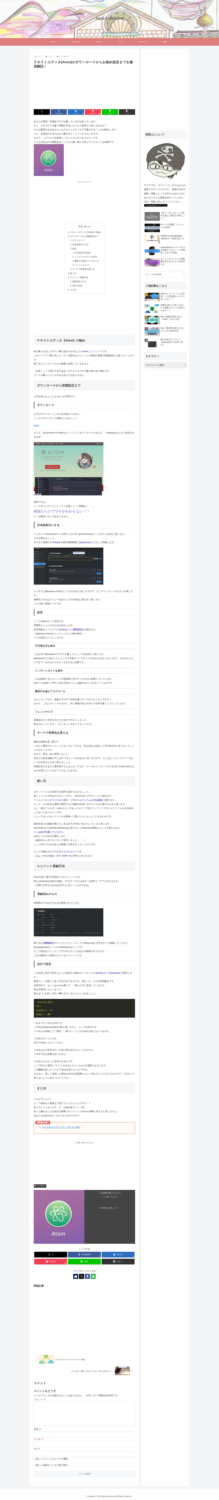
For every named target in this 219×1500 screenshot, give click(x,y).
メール (38, 1439)
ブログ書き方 (41, 1186)
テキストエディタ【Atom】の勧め (85, 232)
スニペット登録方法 (79, 277)
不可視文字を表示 (83, 253)
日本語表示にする (80, 244)
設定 (74, 248)
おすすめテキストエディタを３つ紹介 (61, 1127)
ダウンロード (78, 240)
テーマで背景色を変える (83, 269)
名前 (37, 1429)
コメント (40, 1399)
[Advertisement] (84, 88)
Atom (36, 425)
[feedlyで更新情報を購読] (93, 1276)
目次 (80, 226)
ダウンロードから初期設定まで (84, 236)
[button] (127, 112)
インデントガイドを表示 (86, 257)
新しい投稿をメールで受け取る (52, 1465)
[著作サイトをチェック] (75, 1276)
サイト (37, 1449)
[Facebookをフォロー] (87, 1276)
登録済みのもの (79, 281)
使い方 (73, 273)
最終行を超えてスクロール (87, 261)
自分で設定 (77, 285)
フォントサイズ (82, 265)
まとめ (73, 289)
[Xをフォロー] (81, 1276)
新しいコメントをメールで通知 (52, 1458)
